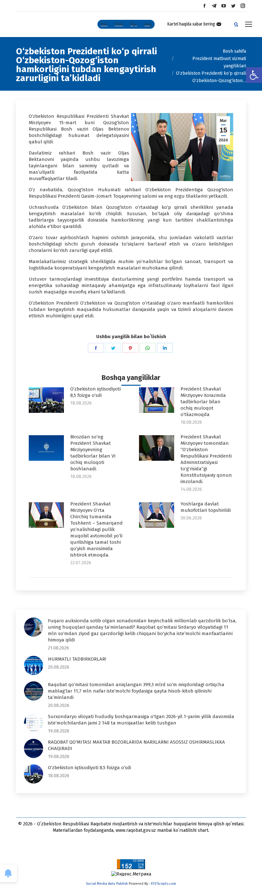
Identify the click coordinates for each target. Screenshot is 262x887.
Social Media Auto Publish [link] (107, 884)
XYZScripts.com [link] (163, 884)
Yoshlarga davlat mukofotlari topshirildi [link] (206, 507)
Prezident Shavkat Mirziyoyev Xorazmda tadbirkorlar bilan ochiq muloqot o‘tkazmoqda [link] (203, 401)
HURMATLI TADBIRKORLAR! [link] (77, 659)
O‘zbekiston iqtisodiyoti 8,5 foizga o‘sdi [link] (95, 392)
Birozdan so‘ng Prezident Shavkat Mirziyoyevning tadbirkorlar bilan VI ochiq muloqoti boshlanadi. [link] (93, 453)
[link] (254, 75)
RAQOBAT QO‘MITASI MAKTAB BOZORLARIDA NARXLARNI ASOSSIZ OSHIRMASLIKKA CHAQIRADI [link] (136, 745)
